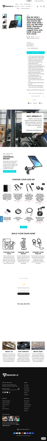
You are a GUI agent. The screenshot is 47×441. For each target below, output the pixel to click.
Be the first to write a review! (23, 293)
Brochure (26, 392)
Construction (26, 402)
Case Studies (26, 388)
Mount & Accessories (25, 8)
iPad (21, 4)
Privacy (3, 406)
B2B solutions (26, 400)
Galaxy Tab (17, 6)
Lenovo (22, 6)
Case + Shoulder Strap (33, 48)
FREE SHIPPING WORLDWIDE (36, 93)
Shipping (28, 38)
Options (29, 42)
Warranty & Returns (6, 402)
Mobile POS (26, 408)
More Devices (28, 6)
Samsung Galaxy (27, 4)
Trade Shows (26, 390)
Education (26, 410)
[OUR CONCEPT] (23, 346)
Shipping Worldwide (6, 400)
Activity (18, 8)
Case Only (30, 44)
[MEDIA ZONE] (38, 346)
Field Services (27, 406)
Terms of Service (5, 408)
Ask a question (36, 96)
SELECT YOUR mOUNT (9, 171)
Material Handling (27, 404)
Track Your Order (5, 404)
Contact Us (26, 394)
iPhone (17, 4)
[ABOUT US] (9, 346)
